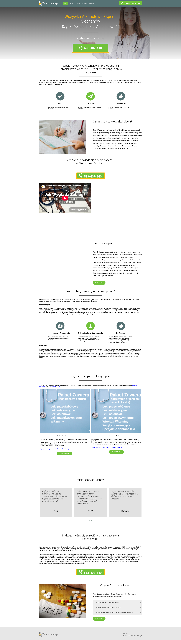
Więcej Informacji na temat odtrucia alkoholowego (55, 449)
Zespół (91, 3)
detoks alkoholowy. (54, 386)
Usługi (84, 3)
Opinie (78, 3)
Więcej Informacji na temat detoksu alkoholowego (106, 447)
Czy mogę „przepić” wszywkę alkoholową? (108, 607)
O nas (71, 3)
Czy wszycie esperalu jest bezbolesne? (107, 602)
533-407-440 (99, 282)
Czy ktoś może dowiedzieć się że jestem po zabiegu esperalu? (114, 612)
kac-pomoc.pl (51, 3)
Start (65, 3)
